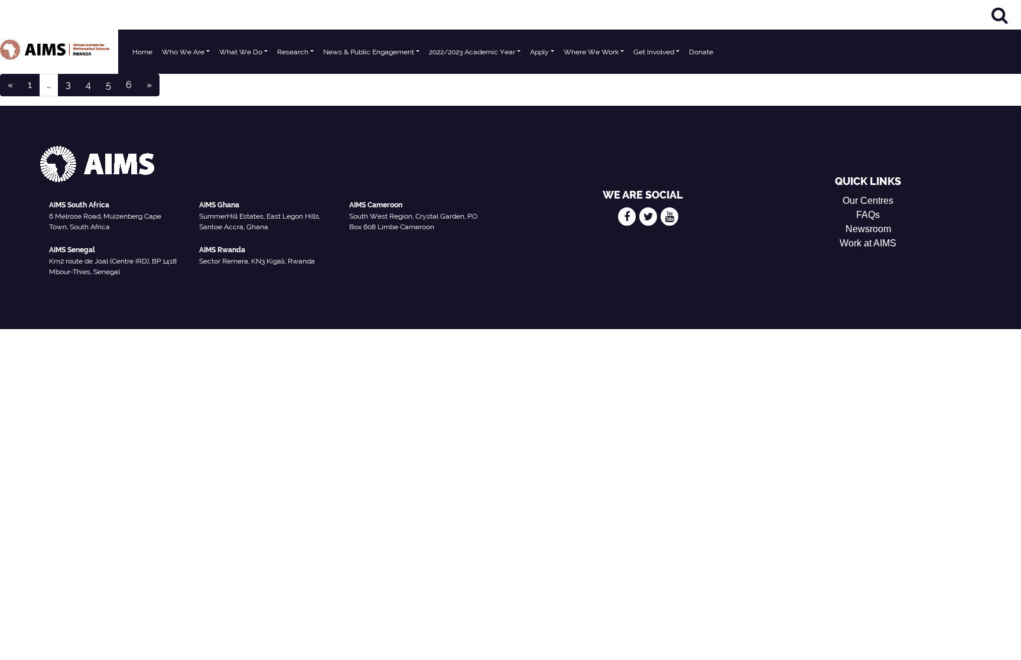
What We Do (240, 52)
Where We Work (591, 52)
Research (292, 52)
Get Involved (653, 52)
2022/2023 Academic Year (472, 52)
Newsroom (868, 229)
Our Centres (868, 201)
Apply (539, 52)
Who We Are (183, 52)
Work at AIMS (868, 243)
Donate (701, 52)
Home (142, 52)
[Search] (999, 15)
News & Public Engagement (368, 52)
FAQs (868, 215)
